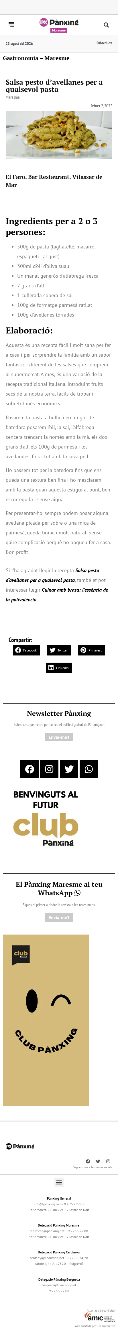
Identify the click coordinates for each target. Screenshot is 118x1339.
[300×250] (46, 819)
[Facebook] (29, 769)
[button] (106, 24)
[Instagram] (49, 769)
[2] (46, 1020)
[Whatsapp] (89, 769)
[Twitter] (69, 769)
